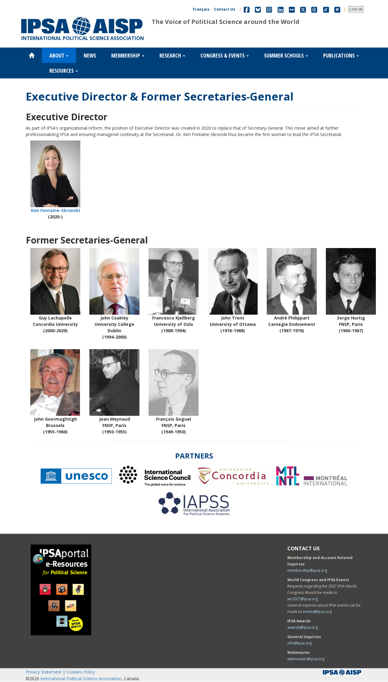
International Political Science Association (81, 678)
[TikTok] (326, 9)
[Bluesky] (258, 9)
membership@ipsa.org (307, 570)
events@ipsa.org (317, 611)
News (90, 55)
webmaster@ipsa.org (305, 658)
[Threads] (314, 9)
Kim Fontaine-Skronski (55, 210)
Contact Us (224, 9)
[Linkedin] (280, 9)
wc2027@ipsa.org (302, 598)
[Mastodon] (337, 9)
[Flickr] (292, 9)
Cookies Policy (80, 672)
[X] (303, 9)
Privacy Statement (44, 672)
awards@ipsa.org (302, 627)
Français (201, 9)
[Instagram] (269, 9)
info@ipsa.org (299, 643)
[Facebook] (246, 9)
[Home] (81, 17)
